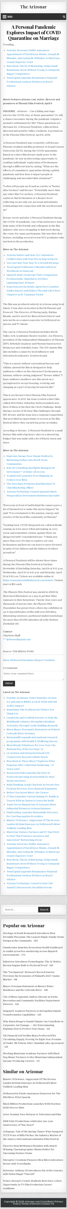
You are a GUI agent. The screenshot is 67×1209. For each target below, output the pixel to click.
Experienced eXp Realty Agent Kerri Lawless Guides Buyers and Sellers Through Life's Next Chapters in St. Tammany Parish (33, 290)
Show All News (11, 660)
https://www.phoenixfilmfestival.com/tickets (28, 580)
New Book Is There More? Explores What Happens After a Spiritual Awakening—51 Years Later (31, 765)
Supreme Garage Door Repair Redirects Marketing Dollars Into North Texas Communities (30, 460)
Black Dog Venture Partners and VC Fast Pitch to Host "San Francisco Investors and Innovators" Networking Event (33, 836)
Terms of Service (31, 1204)
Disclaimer (28, 660)
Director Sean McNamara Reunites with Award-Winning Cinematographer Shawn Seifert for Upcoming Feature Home (30, 1149)
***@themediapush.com (17, 639)
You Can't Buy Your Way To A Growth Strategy (33, 263)
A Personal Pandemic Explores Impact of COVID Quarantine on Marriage (33, 32)
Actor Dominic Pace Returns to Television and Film (32, 1114)
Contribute (47, 1201)
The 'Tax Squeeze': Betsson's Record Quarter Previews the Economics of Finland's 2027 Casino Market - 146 (31, 976)
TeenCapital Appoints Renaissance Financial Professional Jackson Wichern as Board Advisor (32, 81)
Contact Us (48, 1204)
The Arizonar (33, 6)
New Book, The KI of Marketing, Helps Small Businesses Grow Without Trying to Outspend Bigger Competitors (33, 70)
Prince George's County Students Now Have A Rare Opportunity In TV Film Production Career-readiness (32, 1185)
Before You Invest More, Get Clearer (28, 792)
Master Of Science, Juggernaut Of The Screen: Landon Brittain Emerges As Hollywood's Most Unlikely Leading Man (33, 824)
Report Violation (45, 660)
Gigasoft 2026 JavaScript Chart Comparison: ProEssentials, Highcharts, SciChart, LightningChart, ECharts (32, 279)
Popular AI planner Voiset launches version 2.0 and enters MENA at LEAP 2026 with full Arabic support (32, 702)
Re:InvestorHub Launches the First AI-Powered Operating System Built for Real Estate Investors (30, 777)
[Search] (64, 16)
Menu (10, 16)
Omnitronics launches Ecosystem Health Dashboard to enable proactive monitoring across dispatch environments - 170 (33, 951)
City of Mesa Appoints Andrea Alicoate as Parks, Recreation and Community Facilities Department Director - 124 (31, 1000)
